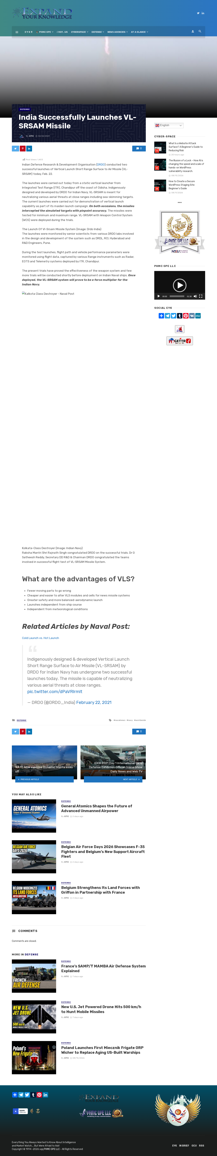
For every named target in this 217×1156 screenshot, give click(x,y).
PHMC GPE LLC (52, 1149)
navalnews (120, 720)
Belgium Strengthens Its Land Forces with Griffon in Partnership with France (100, 890)
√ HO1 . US (62, 32)
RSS (201, 1145)
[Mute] (195, 296)
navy (130, 720)
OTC (31, 136)
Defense (97, 32)
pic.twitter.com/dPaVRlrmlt (54, 691)
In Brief (184, 1145)
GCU (194, 1145)
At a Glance (138, 32)
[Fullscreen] (200, 296)
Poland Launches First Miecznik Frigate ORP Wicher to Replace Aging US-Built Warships (102, 1050)
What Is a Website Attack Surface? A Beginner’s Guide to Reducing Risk (186, 147)
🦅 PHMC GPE (43, 32)
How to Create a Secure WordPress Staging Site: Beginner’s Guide (182, 185)
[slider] (177, 296)
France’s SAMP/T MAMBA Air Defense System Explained (103, 968)
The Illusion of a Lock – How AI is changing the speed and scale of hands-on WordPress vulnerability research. (186, 166)
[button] (179, 285)
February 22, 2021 (93, 702)
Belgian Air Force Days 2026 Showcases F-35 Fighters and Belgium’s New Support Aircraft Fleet (103, 852)
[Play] (158, 296)
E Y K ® (29, 32)
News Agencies (116, 32)
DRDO (101, 164)
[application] (179, 285)
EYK (174, 1145)
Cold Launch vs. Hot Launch (40, 638)
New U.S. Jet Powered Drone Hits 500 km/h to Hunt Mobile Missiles (101, 1009)
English (164, 125)
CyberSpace (78, 32)
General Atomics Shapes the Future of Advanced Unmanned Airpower (96, 808)
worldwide (140, 720)
